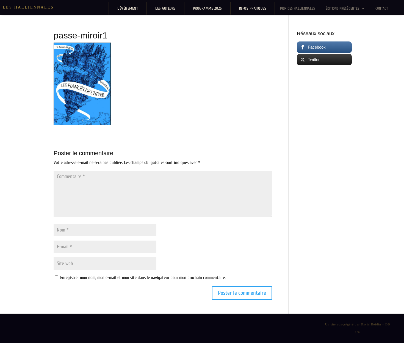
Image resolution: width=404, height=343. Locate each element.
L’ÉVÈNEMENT (127, 8)
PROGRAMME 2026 (207, 8)
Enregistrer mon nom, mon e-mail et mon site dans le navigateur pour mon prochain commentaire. (143, 277)
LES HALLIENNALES (28, 7)
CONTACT (381, 8)
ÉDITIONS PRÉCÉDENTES (342, 8)
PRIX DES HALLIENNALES (297, 8)
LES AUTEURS (165, 8)
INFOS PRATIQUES (252, 8)
